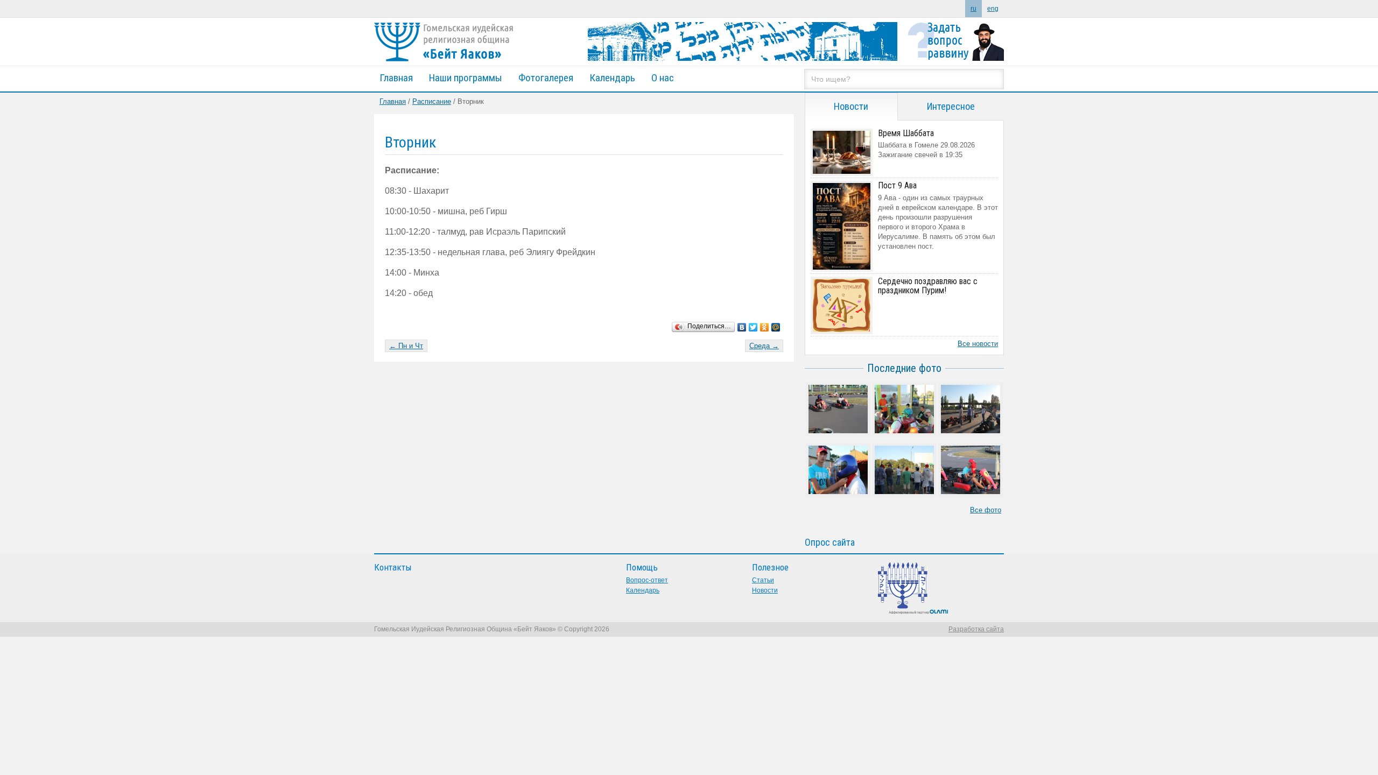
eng (993, 8)
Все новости (978, 344)
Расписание (431, 101)
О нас (662, 78)
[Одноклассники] (764, 324)
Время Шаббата (906, 133)
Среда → (764, 346)
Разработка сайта (976, 629)
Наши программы (465, 78)
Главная (396, 78)
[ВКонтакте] (742, 324)
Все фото (985, 510)
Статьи (763, 580)
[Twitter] (753, 324)
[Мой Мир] (776, 324)
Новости (765, 590)
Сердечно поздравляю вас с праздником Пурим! (928, 286)
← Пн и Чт (406, 346)
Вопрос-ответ (647, 580)
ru (973, 8)
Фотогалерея (545, 78)
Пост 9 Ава (897, 185)
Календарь (612, 78)
